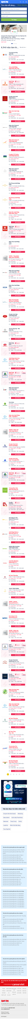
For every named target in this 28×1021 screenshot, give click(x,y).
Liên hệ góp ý (3, 1016)
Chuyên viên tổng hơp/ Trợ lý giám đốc (14, 459)
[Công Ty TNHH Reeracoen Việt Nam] (5, 360)
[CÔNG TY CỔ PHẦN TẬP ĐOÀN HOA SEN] (5, 98)
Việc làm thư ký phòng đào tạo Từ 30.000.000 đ (13, 905)
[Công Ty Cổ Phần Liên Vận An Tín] (5, 475)
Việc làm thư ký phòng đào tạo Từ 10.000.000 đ (13, 899)
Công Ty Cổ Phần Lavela (14, 317)
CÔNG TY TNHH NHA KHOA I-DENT (16, 590)
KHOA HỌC (19, 990)
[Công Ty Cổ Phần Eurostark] (5, 272)
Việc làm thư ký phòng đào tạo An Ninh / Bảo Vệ (13, 850)
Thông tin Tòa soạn (5, 1012)
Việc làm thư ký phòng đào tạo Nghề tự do (12, 943)
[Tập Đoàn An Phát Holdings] (5, 374)
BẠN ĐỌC (24, 990)
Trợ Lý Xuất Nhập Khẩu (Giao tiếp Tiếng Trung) (14, 67)
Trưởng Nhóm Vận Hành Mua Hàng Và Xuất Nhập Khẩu (13, 488)
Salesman (5, 821)
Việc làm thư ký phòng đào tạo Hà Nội (11, 872)
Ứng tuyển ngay (18, 62)
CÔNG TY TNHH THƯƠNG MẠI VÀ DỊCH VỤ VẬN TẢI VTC (16, 171)
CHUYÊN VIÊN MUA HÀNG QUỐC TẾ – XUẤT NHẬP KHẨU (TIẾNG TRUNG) (13, 561)
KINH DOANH (8, 988)
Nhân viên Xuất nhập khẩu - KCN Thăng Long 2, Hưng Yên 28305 (14, 704)
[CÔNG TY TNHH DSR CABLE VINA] (5, 287)
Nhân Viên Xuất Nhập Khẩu (11, 82)
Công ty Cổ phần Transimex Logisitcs (15, 128)
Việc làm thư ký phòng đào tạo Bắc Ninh (12, 884)
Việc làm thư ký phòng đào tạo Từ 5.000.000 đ (13, 895)
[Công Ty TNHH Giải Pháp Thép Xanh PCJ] (5, 662)
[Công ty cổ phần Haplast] (5, 113)
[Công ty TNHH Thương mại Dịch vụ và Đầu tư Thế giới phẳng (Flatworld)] (5, 390)
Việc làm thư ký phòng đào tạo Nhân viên (12, 921)
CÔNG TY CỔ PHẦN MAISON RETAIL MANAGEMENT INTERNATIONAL (16, 648)
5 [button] (19, 774)
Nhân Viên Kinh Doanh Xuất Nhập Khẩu (11, 343)
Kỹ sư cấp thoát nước (17, 817)
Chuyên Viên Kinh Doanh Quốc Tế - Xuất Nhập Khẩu (14, 660)
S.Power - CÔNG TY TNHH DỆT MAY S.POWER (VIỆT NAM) (16, 215)
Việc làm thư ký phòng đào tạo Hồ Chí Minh (12, 873)
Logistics (5, 825)
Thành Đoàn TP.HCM (5, 1013)
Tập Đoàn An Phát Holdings (15, 375)
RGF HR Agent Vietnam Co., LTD (16, 259)
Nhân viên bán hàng (15, 825)
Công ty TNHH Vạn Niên (14, 535)
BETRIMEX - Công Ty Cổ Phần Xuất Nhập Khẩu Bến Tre (16, 403)
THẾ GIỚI (3, 992)
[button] (23, 1)
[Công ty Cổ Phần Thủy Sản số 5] (5, 345)
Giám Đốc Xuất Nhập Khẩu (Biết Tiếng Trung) (14, 212)
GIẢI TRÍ (14, 994)
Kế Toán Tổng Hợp (13, 575)
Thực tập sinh (6, 829)
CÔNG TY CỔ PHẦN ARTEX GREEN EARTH (16, 692)
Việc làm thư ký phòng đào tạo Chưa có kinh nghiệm (14, 964)
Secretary (11, 402)
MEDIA (3, 988)
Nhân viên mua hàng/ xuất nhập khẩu (14, 271)
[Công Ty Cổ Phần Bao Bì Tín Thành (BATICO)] (5, 618)
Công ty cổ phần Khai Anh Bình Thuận (16, 505)
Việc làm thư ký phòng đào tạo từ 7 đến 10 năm (13, 972)
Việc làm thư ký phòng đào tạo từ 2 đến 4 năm (13, 968)
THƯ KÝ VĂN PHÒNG (14, 588)
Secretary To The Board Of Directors (13, 518)
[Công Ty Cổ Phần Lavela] (5, 316)
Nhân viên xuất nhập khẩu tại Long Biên (11, 227)
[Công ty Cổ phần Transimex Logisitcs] (5, 127)
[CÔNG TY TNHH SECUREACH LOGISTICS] (5, 69)
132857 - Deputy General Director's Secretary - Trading (14, 602)
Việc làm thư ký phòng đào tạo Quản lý (11, 926)
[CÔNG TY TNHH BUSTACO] (5, 548)
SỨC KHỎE (19, 992)
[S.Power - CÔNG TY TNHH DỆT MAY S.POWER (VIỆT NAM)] (5, 214)
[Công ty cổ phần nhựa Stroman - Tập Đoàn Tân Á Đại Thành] (5, 460)
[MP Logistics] (5, 519)
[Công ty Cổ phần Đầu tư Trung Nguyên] (5, 330)
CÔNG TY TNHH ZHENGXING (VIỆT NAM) (16, 84)
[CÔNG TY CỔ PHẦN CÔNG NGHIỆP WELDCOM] (5, 228)
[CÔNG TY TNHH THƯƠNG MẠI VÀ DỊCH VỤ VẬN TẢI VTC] (5, 171)
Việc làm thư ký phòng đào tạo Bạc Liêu (12, 879)
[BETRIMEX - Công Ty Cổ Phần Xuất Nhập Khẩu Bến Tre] (5, 404)
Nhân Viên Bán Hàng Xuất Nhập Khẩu (14, 690)
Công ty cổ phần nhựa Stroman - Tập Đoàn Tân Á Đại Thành (17, 461)
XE (8, 992)
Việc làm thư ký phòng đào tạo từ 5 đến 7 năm (13, 970)
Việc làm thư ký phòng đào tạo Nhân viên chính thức (14, 939)
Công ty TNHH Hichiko (14, 563)
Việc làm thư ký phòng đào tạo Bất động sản (13, 858)
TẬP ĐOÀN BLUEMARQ (14, 677)
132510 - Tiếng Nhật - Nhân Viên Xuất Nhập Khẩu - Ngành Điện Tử (14, 256)
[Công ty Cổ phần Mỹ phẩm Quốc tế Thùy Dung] (5, 490)
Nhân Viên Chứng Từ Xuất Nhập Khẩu (14, 140)
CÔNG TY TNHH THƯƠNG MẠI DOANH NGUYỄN (17, 577)
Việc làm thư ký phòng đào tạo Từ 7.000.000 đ (13, 897)
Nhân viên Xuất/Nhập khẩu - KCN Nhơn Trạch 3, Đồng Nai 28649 (14, 415)
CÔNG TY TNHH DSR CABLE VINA (16, 288)
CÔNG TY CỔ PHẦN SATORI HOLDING (17, 55)
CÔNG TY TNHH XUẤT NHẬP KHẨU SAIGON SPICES (16, 763)
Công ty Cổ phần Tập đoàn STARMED (17, 447)
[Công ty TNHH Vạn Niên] (5, 534)
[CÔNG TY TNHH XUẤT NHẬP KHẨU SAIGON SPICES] (5, 763)
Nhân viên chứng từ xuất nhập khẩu (14, 169)
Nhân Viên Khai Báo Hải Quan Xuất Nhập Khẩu (14, 300)
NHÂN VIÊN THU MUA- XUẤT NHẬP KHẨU (14, 547)
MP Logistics (12, 520)
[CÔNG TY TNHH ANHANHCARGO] (5, 142)
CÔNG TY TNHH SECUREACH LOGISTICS (15, 70)
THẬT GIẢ (24, 992)
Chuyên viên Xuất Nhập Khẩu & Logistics (13, 97)
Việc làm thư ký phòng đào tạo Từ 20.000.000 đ (13, 903)
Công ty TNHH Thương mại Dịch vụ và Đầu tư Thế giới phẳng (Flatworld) (17, 390)
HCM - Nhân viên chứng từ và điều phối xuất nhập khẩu (11, 645)
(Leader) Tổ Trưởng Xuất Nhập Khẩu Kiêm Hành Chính (14, 155)
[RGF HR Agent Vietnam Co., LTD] (5, 258)
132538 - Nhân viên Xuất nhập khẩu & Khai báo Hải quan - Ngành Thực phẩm (14, 430)
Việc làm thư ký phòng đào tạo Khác (11, 944)
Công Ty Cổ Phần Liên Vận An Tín (16, 475)
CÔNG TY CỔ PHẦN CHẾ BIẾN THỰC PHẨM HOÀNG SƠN (16, 186)
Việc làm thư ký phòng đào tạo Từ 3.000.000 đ (13, 893)
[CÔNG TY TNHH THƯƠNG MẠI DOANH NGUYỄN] (5, 577)
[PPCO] (5, 243)
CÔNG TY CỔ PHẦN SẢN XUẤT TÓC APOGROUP (16, 720)
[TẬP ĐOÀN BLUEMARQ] (5, 676)
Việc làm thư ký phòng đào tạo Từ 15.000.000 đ (13, 901)
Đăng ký (19, 5)
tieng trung (13, 821)
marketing (20, 813)
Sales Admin (6, 817)
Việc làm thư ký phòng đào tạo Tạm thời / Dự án (13, 941)
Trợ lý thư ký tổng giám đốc (13, 53)
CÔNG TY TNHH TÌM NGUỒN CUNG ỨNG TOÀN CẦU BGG (16, 734)
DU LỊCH (8, 995)
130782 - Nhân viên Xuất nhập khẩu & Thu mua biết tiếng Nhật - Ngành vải (14, 631)
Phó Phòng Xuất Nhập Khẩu (14, 183)
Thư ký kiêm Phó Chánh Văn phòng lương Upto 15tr (13, 746)
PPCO (10, 244)
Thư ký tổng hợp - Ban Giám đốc (14, 329)
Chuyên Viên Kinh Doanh (9, 813)
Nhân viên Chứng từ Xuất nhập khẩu (14, 388)
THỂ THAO (19, 988)
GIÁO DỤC (24, 988)
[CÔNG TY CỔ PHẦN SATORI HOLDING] (5, 54)
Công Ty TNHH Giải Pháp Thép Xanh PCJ (17, 663)
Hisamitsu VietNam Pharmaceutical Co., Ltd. (17, 157)
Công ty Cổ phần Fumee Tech (15, 749)
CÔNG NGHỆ (8, 990)
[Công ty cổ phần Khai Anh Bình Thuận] (5, 504)
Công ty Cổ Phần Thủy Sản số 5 (16, 345)
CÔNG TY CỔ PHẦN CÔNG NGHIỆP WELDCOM (16, 229)
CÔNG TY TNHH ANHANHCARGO (16, 142)
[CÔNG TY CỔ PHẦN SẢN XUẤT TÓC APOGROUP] (5, 720)
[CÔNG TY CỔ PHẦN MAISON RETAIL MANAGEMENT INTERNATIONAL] (5, 647)
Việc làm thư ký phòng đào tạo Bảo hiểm (12, 857)
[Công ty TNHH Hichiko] (5, 563)
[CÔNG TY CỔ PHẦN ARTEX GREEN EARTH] (5, 691)
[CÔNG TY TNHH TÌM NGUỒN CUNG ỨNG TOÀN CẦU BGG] (5, 733)
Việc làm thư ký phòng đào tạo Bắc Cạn (12, 881)
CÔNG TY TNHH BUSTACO (14, 549)
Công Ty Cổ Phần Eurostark (15, 273)
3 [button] (13, 774)
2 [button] (10, 774)
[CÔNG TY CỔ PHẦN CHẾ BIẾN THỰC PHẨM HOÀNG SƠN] (5, 185)
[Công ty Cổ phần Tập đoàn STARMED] (5, 446)
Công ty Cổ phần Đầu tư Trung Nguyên (15, 331)
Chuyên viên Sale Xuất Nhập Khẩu (13, 314)
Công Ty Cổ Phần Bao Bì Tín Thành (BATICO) (16, 619)
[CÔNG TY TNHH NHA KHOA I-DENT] (5, 590)
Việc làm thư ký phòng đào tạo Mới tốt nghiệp (13, 919)
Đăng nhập (24, 5)
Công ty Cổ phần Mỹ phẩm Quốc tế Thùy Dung (16, 491)
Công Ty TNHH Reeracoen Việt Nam (17, 361)
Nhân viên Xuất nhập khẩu (14, 111)
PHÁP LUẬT (3, 995)
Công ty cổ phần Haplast (14, 113)
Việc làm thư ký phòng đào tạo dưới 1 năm (12, 966)
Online (20, 821)
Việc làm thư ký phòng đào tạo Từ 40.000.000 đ (13, 906)
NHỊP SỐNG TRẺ (14, 989)
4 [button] (16, 774)
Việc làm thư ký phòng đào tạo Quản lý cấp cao (13, 928)
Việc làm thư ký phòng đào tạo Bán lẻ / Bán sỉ (13, 855)
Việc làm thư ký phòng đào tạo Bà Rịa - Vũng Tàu (14, 877)
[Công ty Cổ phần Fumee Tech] (5, 748)
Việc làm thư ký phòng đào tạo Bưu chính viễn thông (14, 862)
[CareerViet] (18, 984)
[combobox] (14, 9)
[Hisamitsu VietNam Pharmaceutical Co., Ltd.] (5, 156)
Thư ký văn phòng (11, 675)
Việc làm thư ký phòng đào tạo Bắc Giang (12, 883)
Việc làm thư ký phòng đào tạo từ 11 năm (12, 974)
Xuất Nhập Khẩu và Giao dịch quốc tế (13, 532)
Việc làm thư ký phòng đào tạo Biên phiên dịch (13, 860)
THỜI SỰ (3, 990)
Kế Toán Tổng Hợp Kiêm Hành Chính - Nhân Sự (13, 761)
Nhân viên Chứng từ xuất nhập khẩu (14, 126)
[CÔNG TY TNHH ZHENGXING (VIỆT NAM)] (5, 83)
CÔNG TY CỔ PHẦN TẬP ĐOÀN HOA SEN (16, 99)
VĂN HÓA (14, 992)
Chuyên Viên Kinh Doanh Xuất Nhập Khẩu (13, 444)
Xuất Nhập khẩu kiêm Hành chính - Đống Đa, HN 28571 (14, 358)
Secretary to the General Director (13, 616)
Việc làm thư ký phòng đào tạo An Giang (12, 875)
